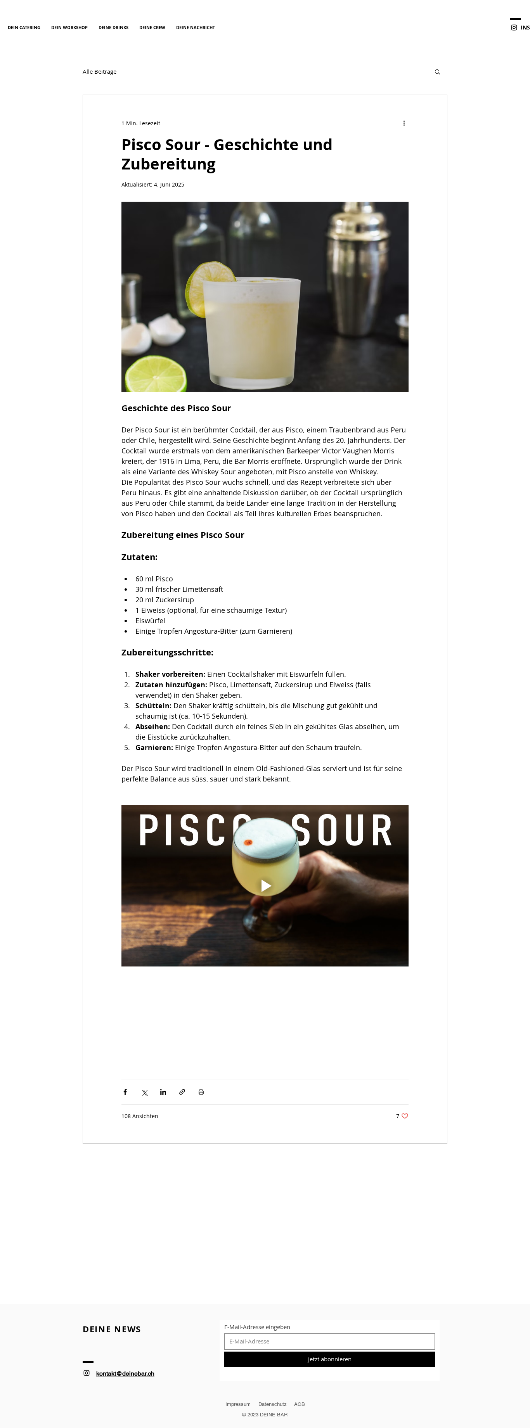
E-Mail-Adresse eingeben (257, 1327)
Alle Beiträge (99, 71)
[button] (437, 71)
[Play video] (265, 885)
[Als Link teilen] (182, 1092)
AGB (299, 1404)
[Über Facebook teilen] (125, 1092)
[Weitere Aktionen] (404, 123)
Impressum (238, 1404)
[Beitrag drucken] (201, 1092)
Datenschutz (273, 1404)
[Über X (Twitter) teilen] (144, 1092)
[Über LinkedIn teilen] (163, 1092)
